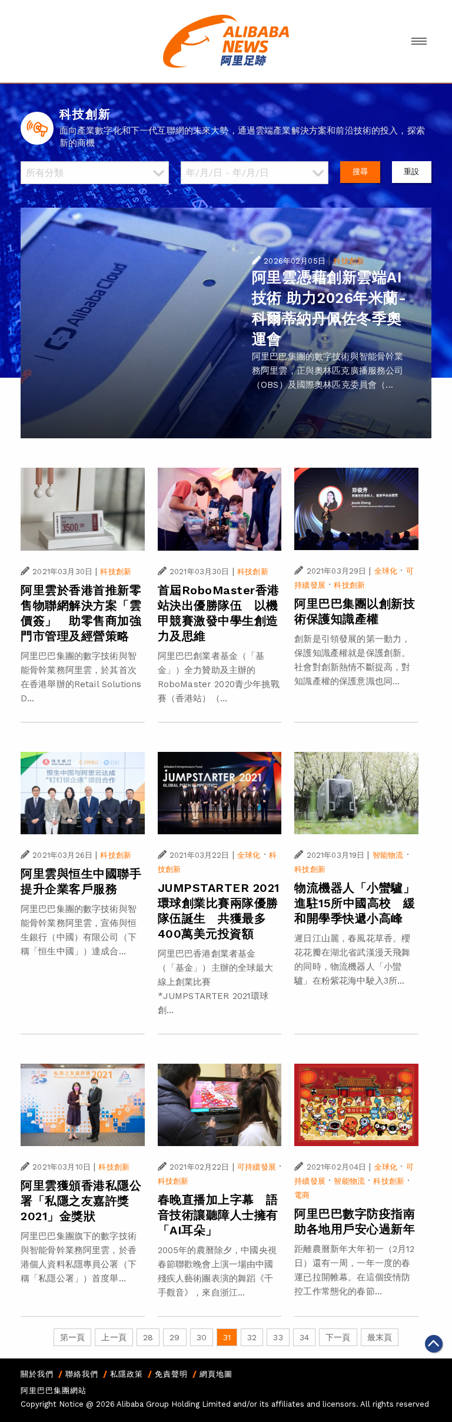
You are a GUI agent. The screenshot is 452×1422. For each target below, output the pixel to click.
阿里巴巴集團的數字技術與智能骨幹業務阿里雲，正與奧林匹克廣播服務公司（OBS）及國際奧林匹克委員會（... (328, 370)
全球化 (385, 571)
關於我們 (37, 1374)
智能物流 (388, 855)
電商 (302, 1195)
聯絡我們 (81, 1374)
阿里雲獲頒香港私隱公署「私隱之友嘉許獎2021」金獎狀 (81, 1200)
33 (277, 1337)
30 (202, 1337)
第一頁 (72, 1337)
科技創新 (348, 261)
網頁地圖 (216, 1374)
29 (175, 1337)
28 (148, 1337)
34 (304, 1337)
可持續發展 (256, 1167)
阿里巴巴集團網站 (54, 1390)
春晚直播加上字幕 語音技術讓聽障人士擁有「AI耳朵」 (218, 1215)
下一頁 (337, 1337)
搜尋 (360, 171)
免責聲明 (171, 1374)
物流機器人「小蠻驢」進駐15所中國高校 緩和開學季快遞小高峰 (355, 903)
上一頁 (113, 1337)
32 (252, 1337)
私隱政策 (126, 1374)
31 (227, 1337)
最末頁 (379, 1337)
